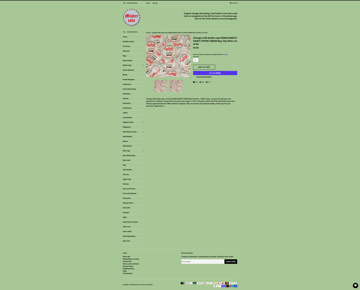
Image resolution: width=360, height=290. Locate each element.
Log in (148, 3)
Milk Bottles (127, 146)
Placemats (127, 198)
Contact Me (127, 261)
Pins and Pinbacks (129, 193)
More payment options (204, 77)
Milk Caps (133, 151)
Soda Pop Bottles (129, 236)
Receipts (126, 212)
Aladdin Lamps (128, 41)
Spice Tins (126, 241)
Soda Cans (126, 227)
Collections (127, 84)
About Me (126, 257)
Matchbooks (127, 136)
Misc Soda (126, 160)
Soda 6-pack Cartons (130, 222)
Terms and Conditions (131, 264)
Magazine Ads (133, 122)
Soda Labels (127, 231)
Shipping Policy (128, 269)
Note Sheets (127, 170)
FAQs (125, 271)
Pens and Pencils (129, 189)
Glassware (127, 103)
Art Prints (126, 46)
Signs (125, 217)
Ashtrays (126, 51)
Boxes (125, 75)
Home (125, 37)
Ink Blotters (127, 108)
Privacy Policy (128, 266)
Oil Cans (126, 174)
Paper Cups (127, 179)
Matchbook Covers (133, 132)
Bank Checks (127, 61)
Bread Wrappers (129, 79)
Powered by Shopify (147, 284)
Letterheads (127, 117)
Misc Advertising (129, 155)
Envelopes (126, 94)
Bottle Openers (128, 70)
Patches (126, 184)
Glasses (125, 98)
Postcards (126, 208)
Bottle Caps (133, 65)
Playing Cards (128, 203)
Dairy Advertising (129, 89)
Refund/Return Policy (131, 259)
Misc (124, 165)
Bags (124, 56)
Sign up (155, 3)
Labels (125, 113)
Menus (125, 141)
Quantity (196, 57)
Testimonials (127, 273)
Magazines (127, 127)
